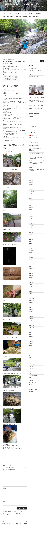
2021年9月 (31, 225)
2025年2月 (31, 177)
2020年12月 (31, 243)
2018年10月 (31, 300)
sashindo (12, 59)
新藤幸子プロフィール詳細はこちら (36, 105)
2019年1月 (31, 293)
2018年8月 (31, 304)
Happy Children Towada (18, 4)
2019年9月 (31, 275)
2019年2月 (31, 291)
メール (5, 494)
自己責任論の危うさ (33, 68)
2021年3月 (31, 236)
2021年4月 (31, 234)
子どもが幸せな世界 (38, 13)
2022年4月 (31, 218)
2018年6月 (31, 309)
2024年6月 (31, 182)
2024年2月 (31, 187)
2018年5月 (31, 311)
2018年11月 (31, 298)
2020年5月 (31, 259)
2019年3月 (31, 289)
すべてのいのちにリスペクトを (35, 76)
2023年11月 (31, 191)
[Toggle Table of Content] (15, 77)
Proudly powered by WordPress (9, 535)
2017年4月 (31, 341)
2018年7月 (31, 307)
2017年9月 (31, 329)
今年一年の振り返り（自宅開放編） (36, 70)
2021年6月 (31, 230)
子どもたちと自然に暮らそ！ (34, 118)
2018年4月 (31, 314)
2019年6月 (31, 282)
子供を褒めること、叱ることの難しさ (36, 169)
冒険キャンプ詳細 (8, 78)
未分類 (30, 384)
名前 (4, 488)
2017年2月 (31, 345)
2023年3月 (31, 207)
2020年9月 (31, 250)
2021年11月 (31, 223)
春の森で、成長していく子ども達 (35, 165)
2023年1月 (31, 209)
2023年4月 (31, 205)
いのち (30, 355)
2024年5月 (31, 184)
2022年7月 (31, 214)
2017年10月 (31, 327)
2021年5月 (31, 232)
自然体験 (30, 13)
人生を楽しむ (31, 368)
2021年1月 (31, 241)
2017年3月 (31, 343)
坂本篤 (36, 154)
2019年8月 (31, 277)
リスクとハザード (32, 364)
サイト (4, 501)
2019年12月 (31, 268)
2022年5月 (31, 216)
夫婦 (4, 16)
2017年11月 (31, 325)
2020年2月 (31, 264)
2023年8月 (31, 196)
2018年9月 (31, 302)
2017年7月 (31, 334)
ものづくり (31, 357)
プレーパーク (16, 13)
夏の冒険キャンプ (7, 456)
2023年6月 (31, 200)
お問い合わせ (35, 16)
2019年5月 (31, 284)
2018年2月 (31, 318)
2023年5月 (31, 202)
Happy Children (10, 16)
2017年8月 (31, 332)
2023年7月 (31, 198)
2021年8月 (31, 227)
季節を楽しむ (18, 16)
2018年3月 (31, 316)
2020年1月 (31, 266)
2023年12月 (31, 189)
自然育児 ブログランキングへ (34, 137)
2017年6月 (31, 336)
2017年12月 (31, 323)
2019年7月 (31, 280)
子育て (10, 13)
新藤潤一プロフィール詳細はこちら (36, 108)
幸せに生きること (32, 382)
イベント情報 (23, 13)
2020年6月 (31, 257)
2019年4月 (31, 286)
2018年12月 (31, 295)
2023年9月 (31, 193)
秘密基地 (25, 16)
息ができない (31, 78)
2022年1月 (31, 221)
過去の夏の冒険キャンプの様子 (11, 79)
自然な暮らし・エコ (33, 389)
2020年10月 (31, 248)
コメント (5, 472)
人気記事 (4, 13)
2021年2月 (31, 239)
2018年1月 (31, 320)
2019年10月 (31, 273)
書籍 (30, 16)
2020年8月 (31, 252)
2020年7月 (31, 255)
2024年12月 (31, 180)
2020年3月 (31, 261)
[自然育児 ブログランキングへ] (32, 136)
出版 (30, 371)
